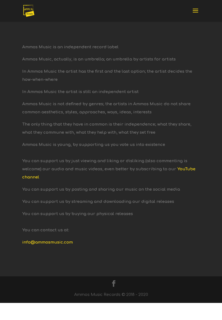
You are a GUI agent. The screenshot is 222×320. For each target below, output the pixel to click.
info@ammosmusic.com (47, 242)
